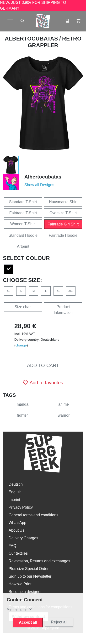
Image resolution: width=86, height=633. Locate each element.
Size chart (23, 307)
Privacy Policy (21, 507)
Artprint (23, 246)
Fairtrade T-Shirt (23, 213)
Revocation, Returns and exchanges (39, 561)
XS (8, 290)
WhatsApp (17, 523)
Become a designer (25, 592)
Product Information (63, 310)
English (15, 492)
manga (22, 404)
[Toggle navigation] (10, 21)
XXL (70, 290)
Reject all (59, 622)
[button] (78, 21)
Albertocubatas (32, 38)
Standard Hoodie (23, 235)
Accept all (28, 622)
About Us (16, 530)
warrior (64, 415)
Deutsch (16, 484)
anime (63, 404)
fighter (22, 415)
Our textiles (18, 553)
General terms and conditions (33, 515)
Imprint (14, 500)
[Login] (67, 21)
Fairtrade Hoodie (63, 235)
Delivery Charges (23, 538)
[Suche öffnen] (22, 21)
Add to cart (43, 365)
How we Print (20, 584)
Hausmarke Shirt (63, 202)
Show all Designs (39, 185)
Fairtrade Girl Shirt (63, 224)
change (21, 345)
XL (58, 290)
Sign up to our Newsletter (30, 576)
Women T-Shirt (23, 224)
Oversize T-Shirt (63, 213)
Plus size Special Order (28, 569)
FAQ (12, 546)
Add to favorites (46, 382)
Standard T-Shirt (23, 202)
